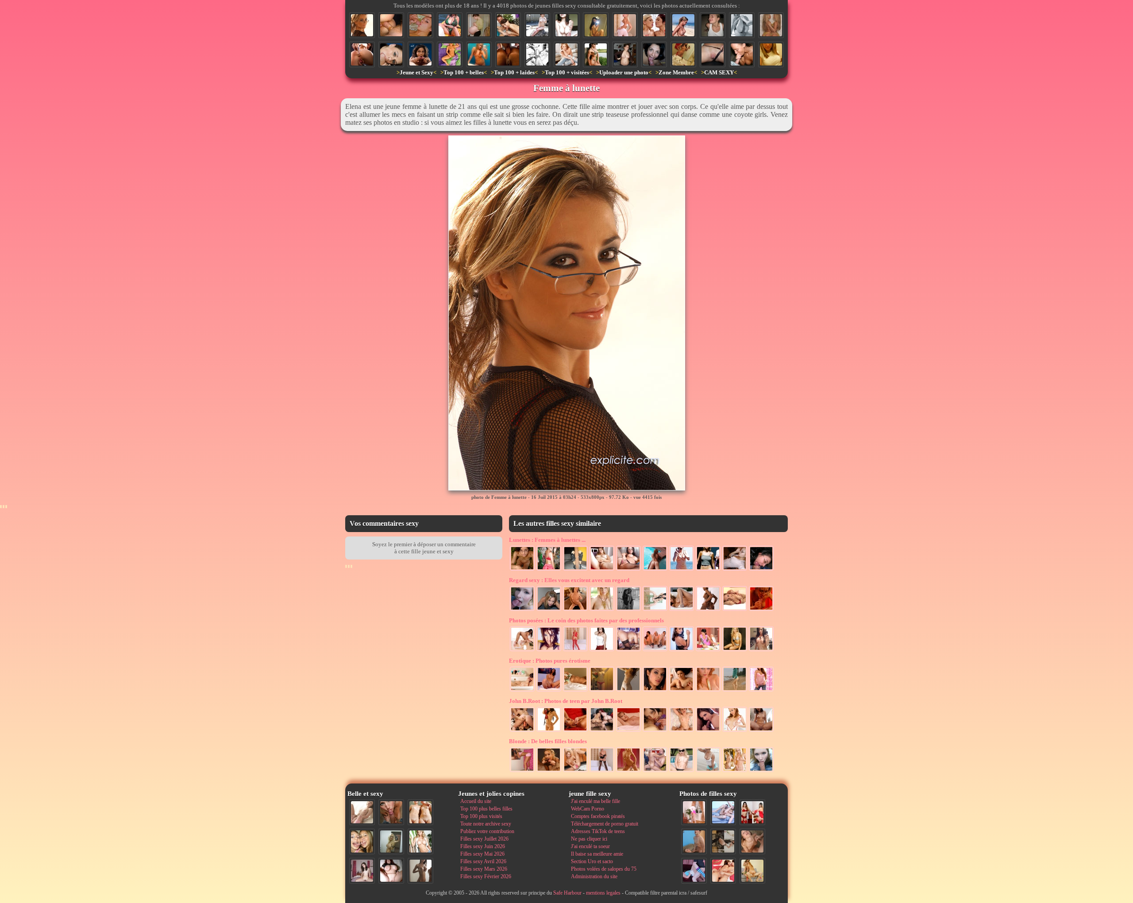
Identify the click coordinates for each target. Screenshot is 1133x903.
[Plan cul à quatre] (602, 731)
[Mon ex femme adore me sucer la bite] (420, 25)
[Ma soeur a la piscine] (655, 570)
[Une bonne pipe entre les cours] (761, 771)
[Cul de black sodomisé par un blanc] (508, 54)
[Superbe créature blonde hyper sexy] (602, 610)
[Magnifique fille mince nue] (596, 25)
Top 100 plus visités (481, 816)
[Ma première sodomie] (742, 25)
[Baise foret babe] (522, 570)
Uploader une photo (623, 72)
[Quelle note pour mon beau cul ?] (694, 812)
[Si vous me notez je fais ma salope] (723, 871)
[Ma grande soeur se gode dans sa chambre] (708, 690)
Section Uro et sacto (592, 861)
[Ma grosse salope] (391, 871)
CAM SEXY (719, 72)
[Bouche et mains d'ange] (742, 54)
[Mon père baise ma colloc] (655, 771)
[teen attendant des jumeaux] (479, 25)
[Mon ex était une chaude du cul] (761, 650)
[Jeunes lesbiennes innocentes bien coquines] (655, 731)
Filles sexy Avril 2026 (483, 861)
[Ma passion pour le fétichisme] (752, 812)
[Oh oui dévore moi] (549, 610)
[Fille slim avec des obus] (420, 871)
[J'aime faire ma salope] (723, 841)
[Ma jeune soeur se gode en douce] (575, 771)
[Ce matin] (683, 54)
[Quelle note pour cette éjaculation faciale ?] (752, 841)
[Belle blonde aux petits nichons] (734, 771)
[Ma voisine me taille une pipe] (391, 812)
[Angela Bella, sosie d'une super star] (566, 25)
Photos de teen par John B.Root (565, 701)
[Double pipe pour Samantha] (549, 771)
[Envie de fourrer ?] (522, 650)
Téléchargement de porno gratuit (604, 824)
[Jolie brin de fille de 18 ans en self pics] (479, 54)
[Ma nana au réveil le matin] (628, 731)
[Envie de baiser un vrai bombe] (681, 610)
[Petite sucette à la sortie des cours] (761, 570)
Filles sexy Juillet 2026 (484, 839)
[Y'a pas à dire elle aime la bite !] (752, 871)
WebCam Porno (587, 809)
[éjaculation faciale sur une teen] (712, 25)
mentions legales (603, 893)
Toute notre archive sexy (485, 824)
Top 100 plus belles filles (486, 809)
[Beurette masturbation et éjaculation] (761, 610)
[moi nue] (362, 871)
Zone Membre (676, 72)
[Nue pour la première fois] (628, 771)
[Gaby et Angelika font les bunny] (522, 731)
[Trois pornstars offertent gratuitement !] (655, 650)
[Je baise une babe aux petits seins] (681, 690)
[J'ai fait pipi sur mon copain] (761, 731)
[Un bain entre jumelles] (522, 690)
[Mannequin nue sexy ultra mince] (628, 690)
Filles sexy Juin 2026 (482, 846)
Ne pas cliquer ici (589, 839)
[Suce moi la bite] (654, 54)
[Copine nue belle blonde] (602, 570)
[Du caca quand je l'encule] (391, 25)
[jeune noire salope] (708, 610)
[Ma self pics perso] (771, 54)
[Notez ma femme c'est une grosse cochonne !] (723, 812)
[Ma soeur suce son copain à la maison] (508, 25)
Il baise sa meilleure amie (597, 854)
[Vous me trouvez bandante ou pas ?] (655, 610)
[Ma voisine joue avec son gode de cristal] (549, 690)
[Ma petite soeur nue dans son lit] (575, 690)
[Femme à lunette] (362, 25)
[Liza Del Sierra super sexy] (681, 650)
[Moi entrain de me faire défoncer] (694, 841)
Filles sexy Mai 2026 (482, 854)
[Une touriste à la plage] (681, 570)
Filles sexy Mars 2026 (483, 869)
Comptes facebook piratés (598, 816)
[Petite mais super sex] (602, 650)
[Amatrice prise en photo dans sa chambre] (625, 54)
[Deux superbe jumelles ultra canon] (771, 25)
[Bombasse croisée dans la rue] (708, 570)
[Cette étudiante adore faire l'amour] (694, 871)
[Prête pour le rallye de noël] (708, 650)
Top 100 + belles (463, 72)
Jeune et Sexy (416, 72)
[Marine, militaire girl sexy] (596, 54)
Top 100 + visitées (567, 72)
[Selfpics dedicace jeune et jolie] (391, 841)
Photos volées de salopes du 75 (603, 869)
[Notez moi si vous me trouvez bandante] (575, 650)
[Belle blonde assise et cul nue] (566, 54)
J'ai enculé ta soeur (590, 846)
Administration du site (594, 876)
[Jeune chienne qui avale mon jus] (708, 731)
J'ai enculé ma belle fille (595, 801)
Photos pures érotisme (549, 660)
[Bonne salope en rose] (522, 771)
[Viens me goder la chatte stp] (575, 610)
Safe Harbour (567, 893)
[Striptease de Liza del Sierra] (549, 731)
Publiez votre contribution (487, 831)
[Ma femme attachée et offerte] (537, 54)
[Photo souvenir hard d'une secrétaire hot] (628, 570)
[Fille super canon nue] (420, 841)
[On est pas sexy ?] (628, 610)
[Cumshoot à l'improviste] (522, 610)
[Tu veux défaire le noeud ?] (602, 690)
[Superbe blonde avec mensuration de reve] (628, 650)
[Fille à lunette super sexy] (549, 570)
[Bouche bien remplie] (391, 54)
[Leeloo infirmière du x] (734, 731)
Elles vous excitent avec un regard (569, 580)
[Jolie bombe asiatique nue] (537, 25)
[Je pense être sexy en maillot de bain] (450, 25)
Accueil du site (475, 801)
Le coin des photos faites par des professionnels (586, 620)
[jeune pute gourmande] (655, 690)
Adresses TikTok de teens (598, 831)
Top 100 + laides (514, 72)
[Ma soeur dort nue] (450, 54)
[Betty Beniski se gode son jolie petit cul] (362, 54)
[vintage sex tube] (549, 650)
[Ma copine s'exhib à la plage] (708, 771)
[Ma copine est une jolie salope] (734, 610)
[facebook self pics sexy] (734, 570)
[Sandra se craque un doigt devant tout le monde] (681, 771)
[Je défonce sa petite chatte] (681, 731)
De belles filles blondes (548, 741)
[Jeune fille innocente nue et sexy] (362, 812)
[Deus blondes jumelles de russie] (575, 570)
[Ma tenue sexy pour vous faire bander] (625, 25)
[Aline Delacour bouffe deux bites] (420, 54)
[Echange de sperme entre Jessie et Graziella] (654, 25)
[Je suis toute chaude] (575, 731)
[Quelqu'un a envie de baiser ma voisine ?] (602, 771)
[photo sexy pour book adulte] (734, 650)
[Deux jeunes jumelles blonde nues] (420, 812)
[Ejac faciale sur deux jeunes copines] (362, 841)
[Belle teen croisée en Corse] (683, 25)
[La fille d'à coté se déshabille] (761, 690)
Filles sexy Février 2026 (485, 876)
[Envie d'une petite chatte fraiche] (712, 54)
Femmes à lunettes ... (547, 539)
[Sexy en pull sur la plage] (734, 690)
